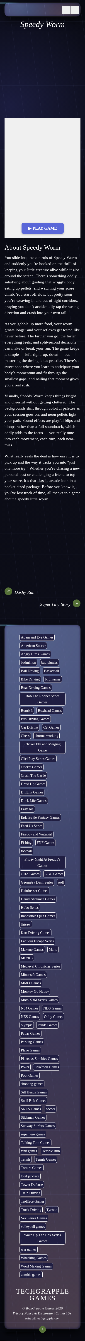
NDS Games (52, 1008)
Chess (25, 736)
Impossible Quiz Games (38, 916)
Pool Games (29, 1075)
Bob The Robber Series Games (42, 699)
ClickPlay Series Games (38, 759)
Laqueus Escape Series (37, 941)
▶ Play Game (42, 228)
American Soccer (33, 646)
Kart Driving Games (35, 933)
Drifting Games (32, 792)
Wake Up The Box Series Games (42, 1238)
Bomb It (27, 710)
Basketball (51, 671)
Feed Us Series (31, 826)
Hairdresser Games (34, 891)
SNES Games (31, 1109)
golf (61, 882)
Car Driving (29, 727)
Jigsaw (26, 924)
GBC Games (54, 874)
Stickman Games (33, 1117)
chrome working (46, 736)
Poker (25, 1067)
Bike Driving (30, 679)
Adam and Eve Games (37, 637)
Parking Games (32, 1042)
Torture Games (31, 1168)
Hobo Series (30, 907)
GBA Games (30, 874)
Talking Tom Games (35, 1143)
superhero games (33, 1134)
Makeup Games (32, 949)
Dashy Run (21, 592)
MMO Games (31, 983)
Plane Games (30, 1050)
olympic (26, 1025)
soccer (50, 1109)
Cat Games (51, 727)
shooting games (32, 1084)
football (26, 851)
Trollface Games (32, 1201)
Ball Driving (30, 671)
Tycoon (51, 1210)
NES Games (30, 1017)
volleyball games (33, 1226)
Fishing (26, 843)
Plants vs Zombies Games (39, 1059)
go (56, 336)
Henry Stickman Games (38, 899)
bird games (53, 679)
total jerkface (30, 1176)
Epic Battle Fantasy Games (40, 817)
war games (28, 1249)
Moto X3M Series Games (39, 1000)
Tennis (25, 1159)
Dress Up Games (33, 784)
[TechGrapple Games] (32, 11)
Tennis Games (46, 1159)
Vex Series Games (34, 1218)
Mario (53, 949)
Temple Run (51, 1151)
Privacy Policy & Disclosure (33, 1313)
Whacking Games (33, 1258)
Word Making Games (36, 1266)
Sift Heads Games (34, 1092)
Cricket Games (31, 767)
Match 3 (27, 958)
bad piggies (49, 662)
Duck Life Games (33, 801)
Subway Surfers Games (38, 1126)
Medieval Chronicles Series (40, 966)
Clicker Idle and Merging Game (42, 747)
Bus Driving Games (35, 719)
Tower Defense (32, 1184)
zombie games (31, 1275)
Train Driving (30, 1193)
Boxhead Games (50, 710)
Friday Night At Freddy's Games (42, 862)
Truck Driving (31, 1210)
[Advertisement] (42, 73)
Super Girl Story (59, 604)
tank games (29, 1151)
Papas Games (30, 1033)
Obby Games (53, 1017)
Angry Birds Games (35, 654)
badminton (28, 662)
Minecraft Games (33, 975)
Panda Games (47, 1025)
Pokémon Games (46, 1067)
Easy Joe (27, 809)
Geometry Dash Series (37, 882)
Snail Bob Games (33, 1101)
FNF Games (45, 843)
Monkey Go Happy (35, 991)
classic (42, 480)
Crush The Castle (33, 775)
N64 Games (29, 1008)
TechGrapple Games (40, 1308)
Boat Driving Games (36, 688)
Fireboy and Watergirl (36, 834)
